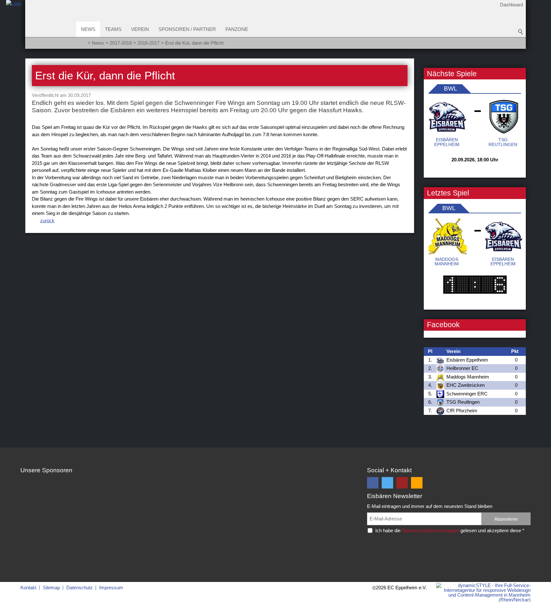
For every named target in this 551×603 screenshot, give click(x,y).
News (88, 29)
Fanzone (236, 29)
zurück (47, 220)
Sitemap (51, 587)
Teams (113, 29)
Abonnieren (506, 519)
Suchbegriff (521, 32)
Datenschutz (79, 587)
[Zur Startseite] (13, 26)
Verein (140, 29)
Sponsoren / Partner (187, 29)
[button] (372, 483)
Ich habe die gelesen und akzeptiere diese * (449, 530)
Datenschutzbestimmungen (430, 530)
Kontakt (28, 587)
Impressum (111, 587)
